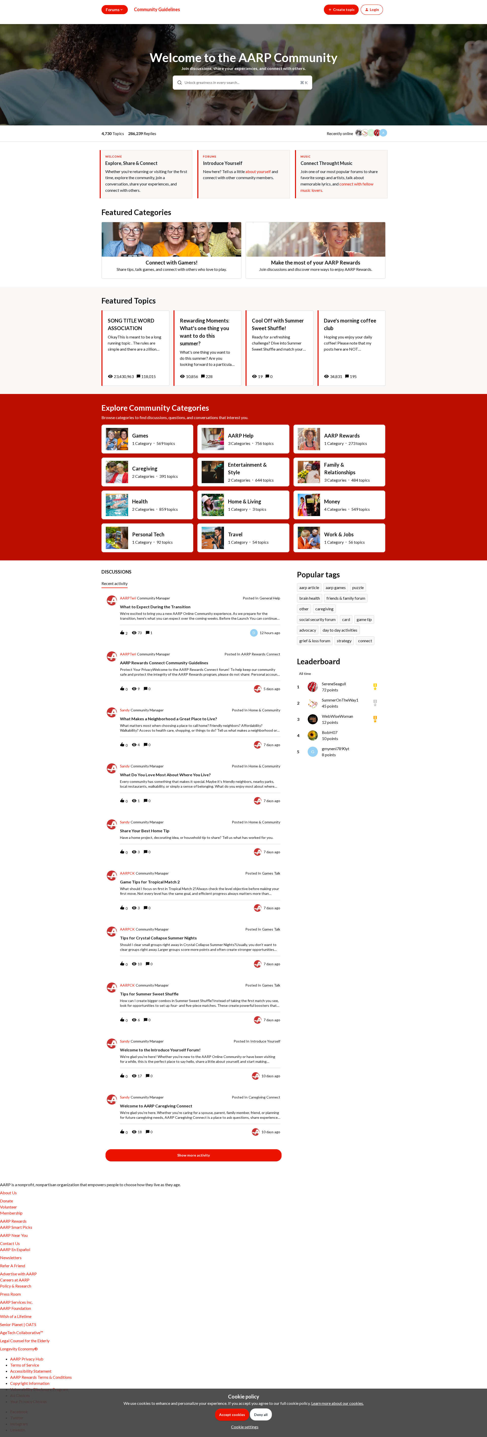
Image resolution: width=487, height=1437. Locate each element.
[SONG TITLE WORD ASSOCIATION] (135, 348)
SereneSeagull (334, 683)
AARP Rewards (13, 1221)
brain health (309, 598)
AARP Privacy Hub (26, 1358)
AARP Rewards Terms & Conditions (41, 1377)
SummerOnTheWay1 (340, 699)
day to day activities (340, 630)
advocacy (307, 630)
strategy (344, 640)
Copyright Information (29, 1383)
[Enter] (177, 82)
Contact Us (10, 1243)
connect (365, 640)
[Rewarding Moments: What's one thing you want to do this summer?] (207, 348)
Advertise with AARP (18, 1273)
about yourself (258, 171)
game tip (364, 619)
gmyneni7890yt (335, 748)
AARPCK (127, 873)
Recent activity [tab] (114, 583)
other (304, 608)
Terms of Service (24, 1365)
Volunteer (8, 1206)
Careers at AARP (14, 1279)
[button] (243, 1426)
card (346, 619)
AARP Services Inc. (16, 1302)
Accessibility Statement (30, 1371)
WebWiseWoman (337, 716)
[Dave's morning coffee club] (352, 348)
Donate (6, 1200)
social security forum (317, 619)
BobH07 (329, 732)
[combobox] (242, 82)
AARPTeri (128, 598)
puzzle (358, 587)
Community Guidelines (157, 9)
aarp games (336, 587)
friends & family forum (345, 598)
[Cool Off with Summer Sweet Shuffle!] (280, 348)
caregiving (324, 608)
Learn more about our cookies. (337, 1403)
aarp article (309, 587)
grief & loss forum (314, 640)
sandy (125, 710)
